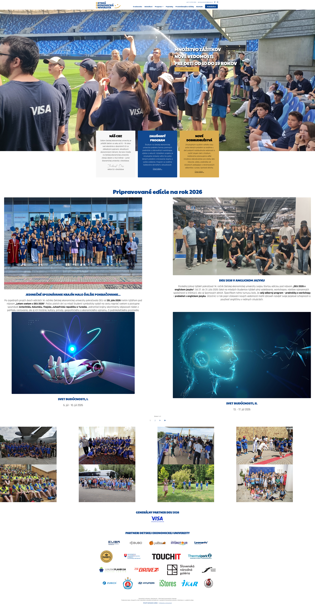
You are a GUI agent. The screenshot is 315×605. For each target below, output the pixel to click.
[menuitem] (137, 6)
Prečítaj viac (186, 69)
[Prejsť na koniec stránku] (165, 420)
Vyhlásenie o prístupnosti (165, 603)
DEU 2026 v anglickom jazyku (242, 280)
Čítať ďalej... (157, 169)
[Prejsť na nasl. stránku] (159, 420)
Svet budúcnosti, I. (73, 399)
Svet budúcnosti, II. (241, 403)
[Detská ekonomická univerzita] (108, 4)
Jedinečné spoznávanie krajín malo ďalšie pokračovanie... (73, 294)
